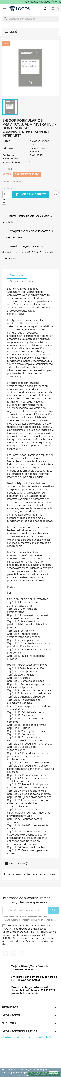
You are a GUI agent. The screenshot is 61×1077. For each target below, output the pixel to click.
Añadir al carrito (30, 194)
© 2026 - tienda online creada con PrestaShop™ (29, 1037)
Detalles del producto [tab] (23, 281)
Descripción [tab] (17, 275)
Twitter (5, 953)
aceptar (53, 1072)
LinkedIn (22, 953)
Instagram (13, 953)
